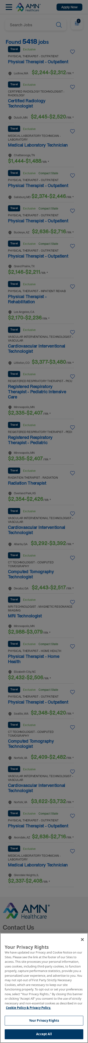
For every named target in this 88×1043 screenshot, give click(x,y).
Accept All (44, 1034)
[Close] (82, 939)
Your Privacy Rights (44, 1020)
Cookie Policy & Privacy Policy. (28, 1008)
